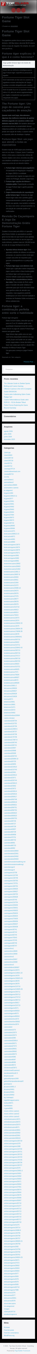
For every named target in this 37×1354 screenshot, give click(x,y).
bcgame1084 (8, 493)
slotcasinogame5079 (11, 1282)
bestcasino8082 (9, 542)
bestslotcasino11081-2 (12, 572)
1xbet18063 (8, 455)
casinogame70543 (10, 937)
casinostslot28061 (10, 1049)
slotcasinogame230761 (12, 1255)
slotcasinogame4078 (11, 1279)
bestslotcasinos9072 (11, 680)
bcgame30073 (9, 520)
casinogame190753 (11, 894)
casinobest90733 (10, 845)
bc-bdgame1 (8, 490)
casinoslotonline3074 (11, 1024)
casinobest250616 (10, 794)
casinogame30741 (10, 929)
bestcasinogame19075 (12, 550)
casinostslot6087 (10, 1059)
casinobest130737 (10, 731)
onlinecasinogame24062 (12, 1176)
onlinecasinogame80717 (12, 1219)
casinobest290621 (10, 805)
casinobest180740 (10, 742)
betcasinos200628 (10, 693)
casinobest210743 (10, 769)
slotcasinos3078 (9, 1301)
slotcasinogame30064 (11, 1271)
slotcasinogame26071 (11, 1260)
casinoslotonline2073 (11, 1019)
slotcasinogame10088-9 (12, 1230)
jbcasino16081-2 (10, 1087)
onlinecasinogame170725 (13, 1160)
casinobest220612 (10, 775)
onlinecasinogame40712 (12, 1208)
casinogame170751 (11, 883)
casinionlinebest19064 (12, 715)
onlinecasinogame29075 (12, 1195)
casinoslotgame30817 (11, 1003)
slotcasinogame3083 (11, 1276)
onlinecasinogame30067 (12, 1200)
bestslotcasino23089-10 (12, 588)
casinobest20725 (10, 761)
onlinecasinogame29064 (12, 1192)
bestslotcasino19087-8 (12, 574)
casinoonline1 (9, 948)
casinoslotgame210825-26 (13, 989)
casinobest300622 (10, 813)
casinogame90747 (10, 946)
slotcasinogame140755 (12, 1233)
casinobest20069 (10, 753)
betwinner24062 (9, 713)
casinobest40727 (10, 824)
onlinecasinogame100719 (13, 1141)
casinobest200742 (10, 756)
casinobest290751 (10, 807)
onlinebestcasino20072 (12, 1122)
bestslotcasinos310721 (12, 666)
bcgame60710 (9, 523)
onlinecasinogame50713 (12, 1211)
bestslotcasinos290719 (12, 658)
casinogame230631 (11, 908)
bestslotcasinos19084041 (13, 637)
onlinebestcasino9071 (11, 1127)
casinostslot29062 (10, 1051)
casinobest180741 (10, 745)
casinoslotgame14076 (11, 975)
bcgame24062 (9, 506)
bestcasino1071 (9, 531)
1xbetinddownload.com (12, 471)
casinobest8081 (9, 843)
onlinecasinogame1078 (12, 1143)
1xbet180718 (8, 458)
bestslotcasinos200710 (12, 639)
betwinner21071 (9, 707)
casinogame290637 (11, 924)
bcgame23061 (9, 504)
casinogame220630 (11, 905)
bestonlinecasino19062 (12, 563)
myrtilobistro (8, 1105)
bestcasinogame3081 (11, 555)
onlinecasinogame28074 (12, 1190)
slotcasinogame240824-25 (13, 1257)
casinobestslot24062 (11, 856)
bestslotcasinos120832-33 (13, 623)
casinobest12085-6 (10, 729)
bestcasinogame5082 (11, 558)
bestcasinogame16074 (12, 547)
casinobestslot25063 (11, 859)
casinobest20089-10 (11, 759)
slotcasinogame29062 (11, 1265)
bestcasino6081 (9, 539)
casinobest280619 (10, 802)
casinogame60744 (10, 935)
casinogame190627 (11, 891)
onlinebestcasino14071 (12, 1119)
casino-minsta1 (9, 718)
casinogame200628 (11, 897)
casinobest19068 (10, 750)
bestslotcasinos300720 (12, 661)
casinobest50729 (10, 832)
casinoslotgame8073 (11, 1013)
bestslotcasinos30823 (11, 664)
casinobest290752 (10, 810)
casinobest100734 (10, 721)
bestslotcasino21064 (11, 582)
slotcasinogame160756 (12, 1236)
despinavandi (8, 1076)
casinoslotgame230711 (12, 992)
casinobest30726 (10, 821)
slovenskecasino (10, 1303)
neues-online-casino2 (11, 1114)
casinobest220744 (10, 780)
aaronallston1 (9, 479)
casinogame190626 (11, 889)
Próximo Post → (29, 362)
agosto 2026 (8, 431)
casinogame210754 (11, 902)
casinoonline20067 (10, 959)
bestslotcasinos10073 (11, 618)
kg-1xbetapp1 (9, 1097)
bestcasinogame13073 (12, 544)
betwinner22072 (9, 710)
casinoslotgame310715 (12, 1005)
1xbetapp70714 (9, 469)
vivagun (6, 1309)
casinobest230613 (10, 783)
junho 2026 (8, 437)
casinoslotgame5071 (11, 1008)
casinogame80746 (10, 943)
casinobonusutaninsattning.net (14, 862)
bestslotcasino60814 (11, 612)
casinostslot (8, 1027)
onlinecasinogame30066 (12, 1198)
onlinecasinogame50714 (12, 1214)
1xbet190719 (8, 460)
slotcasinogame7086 (11, 1290)
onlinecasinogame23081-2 (13, 1170)
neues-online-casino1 (11, 1111)
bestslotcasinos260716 (12, 653)
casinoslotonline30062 (12, 1021)
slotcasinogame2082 (11, 1246)
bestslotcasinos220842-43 (13, 647)
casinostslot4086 (10, 1057)
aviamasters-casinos (11, 488)
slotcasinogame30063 (11, 1268)
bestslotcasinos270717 (12, 656)
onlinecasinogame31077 (12, 1206)
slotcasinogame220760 (12, 1252)
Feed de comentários (11, 1333)
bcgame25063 (9, 509)
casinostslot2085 (10, 1038)
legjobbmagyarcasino (11, 1100)
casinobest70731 (10, 837)
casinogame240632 (11, 910)
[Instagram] (18, 10)
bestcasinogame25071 (12, 553)
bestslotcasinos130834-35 (13, 629)
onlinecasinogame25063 (12, 1179)
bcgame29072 (9, 517)
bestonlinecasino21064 (12, 569)
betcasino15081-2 (10, 685)
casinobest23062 (10, 786)
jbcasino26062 (9, 1095)
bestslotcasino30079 (11, 604)
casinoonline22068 (10, 962)
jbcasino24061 (9, 1089)
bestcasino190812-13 (11, 534)
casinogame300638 (11, 927)
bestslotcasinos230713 (12, 650)
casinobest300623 (10, 816)
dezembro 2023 (9, 439)
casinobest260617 (10, 796)
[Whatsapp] (23, 10)
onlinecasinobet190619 (12, 1138)
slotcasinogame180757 (12, 1238)
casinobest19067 (10, 748)
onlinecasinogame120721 (13, 1152)
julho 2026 (7, 434)
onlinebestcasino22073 (12, 1124)
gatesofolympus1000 (11, 1078)
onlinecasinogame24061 (12, 1173)
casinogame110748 (11, 875)
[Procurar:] (18, 369)
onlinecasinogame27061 (12, 1187)
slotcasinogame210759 (12, 1249)
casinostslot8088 (10, 1062)
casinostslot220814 (11, 1040)
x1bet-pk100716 (9, 1311)
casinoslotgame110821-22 (13, 973)
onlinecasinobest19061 (12, 1130)
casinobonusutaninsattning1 (14, 864)
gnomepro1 (8, 1084)
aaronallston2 (9, 482)
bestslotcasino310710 (11, 607)
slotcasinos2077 (9, 1295)
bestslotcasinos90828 (11, 683)
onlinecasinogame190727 (13, 1165)
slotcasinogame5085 (11, 1284)
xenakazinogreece (10, 1314)
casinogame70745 (10, 940)
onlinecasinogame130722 (13, 1154)
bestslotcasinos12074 (11, 620)
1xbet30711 (8, 463)
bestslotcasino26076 (11, 593)
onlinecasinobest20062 (12, 1133)
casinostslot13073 (10, 1032)
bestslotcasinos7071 (11, 672)
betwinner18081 (9, 704)
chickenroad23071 (10, 1068)
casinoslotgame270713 (12, 997)
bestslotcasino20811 (11, 580)
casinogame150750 (11, 881)
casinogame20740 (10, 900)
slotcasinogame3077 (11, 1273)
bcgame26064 (9, 512)
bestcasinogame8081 (11, 561)
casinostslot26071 (10, 1043)
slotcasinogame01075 (11, 1225)
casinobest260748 (10, 799)
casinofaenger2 (9, 867)
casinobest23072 (10, 788)
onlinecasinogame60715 (12, 1217)
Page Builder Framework (22, 1351)
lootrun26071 (8, 1103)
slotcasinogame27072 (11, 1263)
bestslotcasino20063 (11, 577)
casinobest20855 (10, 764)
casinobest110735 (10, 723)
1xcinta (6, 477)
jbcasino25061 (9, 1092)
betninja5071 (8, 699)
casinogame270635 (11, 918)
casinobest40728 (10, 826)
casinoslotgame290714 (12, 1000)
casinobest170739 (10, 737)
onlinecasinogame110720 (13, 1149)
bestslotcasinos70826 (11, 675)
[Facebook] (13, 10)
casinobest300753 (10, 818)
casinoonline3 (9, 965)
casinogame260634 (11, 916)
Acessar (7, 1327)
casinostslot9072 (10, 1065)
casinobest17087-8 (10, 740)
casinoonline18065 (10, 951)
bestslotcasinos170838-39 (13, 631)
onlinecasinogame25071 (12, 1181)
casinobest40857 (10, 829)
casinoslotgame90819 (11, 1016)
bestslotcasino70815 (11, 615)
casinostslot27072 (10, 1046)
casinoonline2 (9, 956)
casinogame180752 (11, 886)
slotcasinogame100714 (12, 1227)
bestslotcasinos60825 (11, 669)
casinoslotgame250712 (12, 994)
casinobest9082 (9, 848)
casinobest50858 (10, 834)
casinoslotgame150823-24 (13, 978)
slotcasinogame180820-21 (13, 1241)
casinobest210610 (10, 767)
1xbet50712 (8, 466)
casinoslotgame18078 (11, 981)
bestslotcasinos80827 (11, 677)
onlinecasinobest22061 (12, 1135)
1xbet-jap (7, 452)
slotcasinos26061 (10, 1298)
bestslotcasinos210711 (12, 645)
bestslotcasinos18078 (11, 634)
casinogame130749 (11, 878)
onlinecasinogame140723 (13, 1157)
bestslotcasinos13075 (11, 626)
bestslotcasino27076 (11, 596)
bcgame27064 (9, 515)
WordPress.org (9, 1335)
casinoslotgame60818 (11, 1011)
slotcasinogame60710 (11, 1287)
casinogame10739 (10, 872)
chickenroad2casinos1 (12, 1070)
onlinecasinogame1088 (12, 1146)
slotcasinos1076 (9, 1292)
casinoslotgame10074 (11, 970)
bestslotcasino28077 (11, 599)
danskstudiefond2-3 (11, 1073)
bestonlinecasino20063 (12, 566)
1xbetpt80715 (9, 474)
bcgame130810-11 (10, 496)
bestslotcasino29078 (11, 601)
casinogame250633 (11, 913)
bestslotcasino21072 (11, 585)
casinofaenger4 (9, 870)
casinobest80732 (10, 840)
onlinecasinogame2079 (12, 1168)
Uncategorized (9, 1306)
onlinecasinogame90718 (12, 1222)
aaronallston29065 (10, 485)
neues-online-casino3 (11, 1116)
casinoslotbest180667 (11, 967)
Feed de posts (9, 1330)
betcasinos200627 (10, 691)
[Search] (30, 369)
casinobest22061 (10, 772)
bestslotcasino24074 (11, 591)
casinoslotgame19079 (11, 983)
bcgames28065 (9, 526)
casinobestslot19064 (11, 851)
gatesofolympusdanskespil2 (13, 1081)
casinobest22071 (10, 778)
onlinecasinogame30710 (12, 1203)
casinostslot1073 (10, 1030)
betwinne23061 (9, 702)
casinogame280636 (11, 921)
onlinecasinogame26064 (12, 1184)
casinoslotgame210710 (12, 986)
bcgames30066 (9, 528)
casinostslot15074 (10, 1035)
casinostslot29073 (10, 1054)
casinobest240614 (10, 791)
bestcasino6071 (9, 536)
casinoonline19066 (10, 954)
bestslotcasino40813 (11, 610)
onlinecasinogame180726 (13, 1162)
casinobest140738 (10, 734)
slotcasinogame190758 (12, 1244)
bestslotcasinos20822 (11, 642)
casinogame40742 (10, 932)
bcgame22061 (9, 501)
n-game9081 (8, 1108)
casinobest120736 (10, 726)
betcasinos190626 (10, 688)
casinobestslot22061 (11, 853)
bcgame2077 (8, 498)
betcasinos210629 (10, 696)
